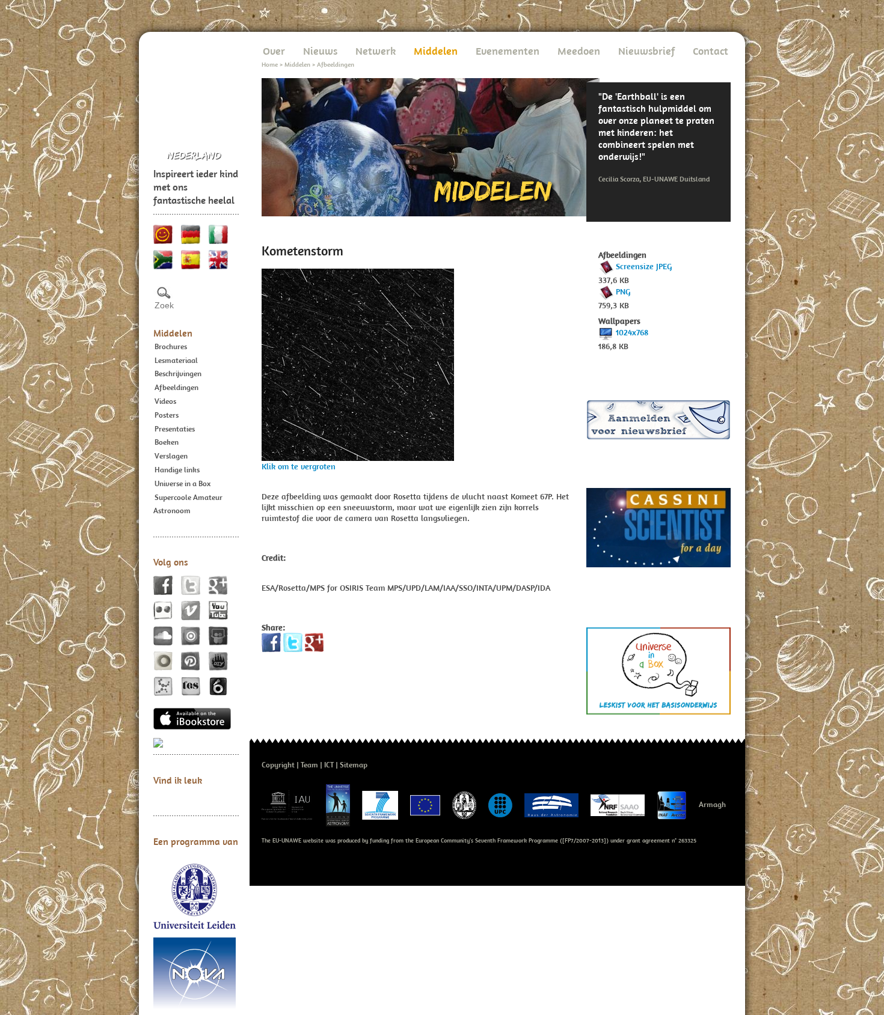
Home (270, 64)
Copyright (278, 765)
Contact (710, 51)
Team (309, 765)
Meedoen (578, 51)
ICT (329, 765)
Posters (167, 415)
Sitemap (353, 765)
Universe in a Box (182, 483)
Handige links (177, 470)
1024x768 (632, 332)
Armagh (712, 804)
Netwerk (375, 51)
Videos (165, 401)
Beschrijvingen (178, 373)
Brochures (171, 346)
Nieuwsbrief (646, 51)
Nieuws (320, 51)
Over (274, 51)
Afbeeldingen (176, 387)
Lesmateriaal (176, 360)
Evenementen (507, 51)
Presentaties (175, 429)
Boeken (167, 442)
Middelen (172, 333)
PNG (623, 291)
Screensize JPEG (644, 266)
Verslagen (171, 456)
